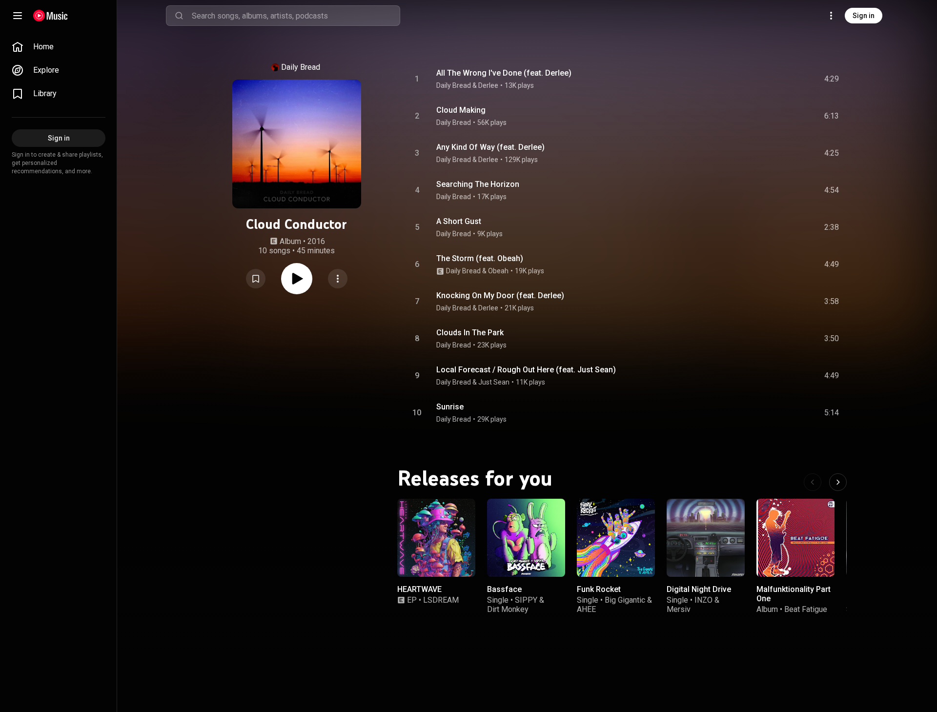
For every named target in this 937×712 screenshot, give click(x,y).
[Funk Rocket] (616, 538)
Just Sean (493, 382)
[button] (255, 278)
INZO (703, 600)
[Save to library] (256, 279)
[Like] (758, 79)
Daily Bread (300, 67)
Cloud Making (461, 110)
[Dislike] (776, 79)
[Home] (50, 15)
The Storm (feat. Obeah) (479, 258)
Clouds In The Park (470, 332)
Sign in (864, 16)
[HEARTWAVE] (436, 538)
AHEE (586, 609)
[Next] (838, 482)
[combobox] (296, 15)
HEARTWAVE (419, 589)
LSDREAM (441, 600)
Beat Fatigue (805, 609)
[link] (58, 47)
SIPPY (526, 600)
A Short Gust (458, 221)
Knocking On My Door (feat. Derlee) (500, 295)
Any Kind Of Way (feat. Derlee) (490, 147)
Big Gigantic (625, 600)
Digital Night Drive (699, 589)
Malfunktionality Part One (793, 594)
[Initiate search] (179, 15)
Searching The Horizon (477, 184)
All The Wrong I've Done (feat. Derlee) (503, 73)
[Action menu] (337, 278)
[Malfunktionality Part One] (795, 538)
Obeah (498, 271)
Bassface (504, 589)
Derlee (488, 85)
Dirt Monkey (508, 609)
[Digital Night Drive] (706, 538)
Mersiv (679, 609)
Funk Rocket (599, 589)
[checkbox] (832, 79)
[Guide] (17, 15)
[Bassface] (526, 538)
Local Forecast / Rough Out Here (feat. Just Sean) (526, 369)
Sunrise (450, 406)
